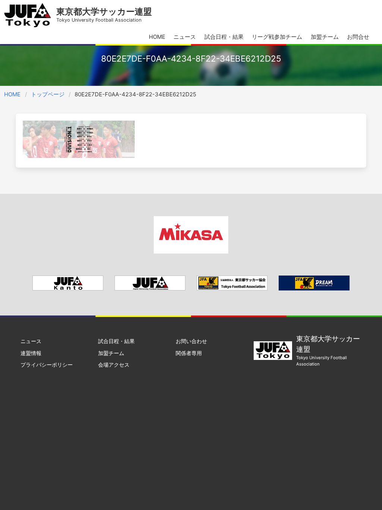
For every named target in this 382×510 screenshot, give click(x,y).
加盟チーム (325, 36)
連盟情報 (31, 353)
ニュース (184, 36)
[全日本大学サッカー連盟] (150, 288)
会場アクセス (113, 364)
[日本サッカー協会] (314, 288)
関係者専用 (189, 353)
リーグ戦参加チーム (277, 36)
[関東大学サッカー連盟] (67, 288)
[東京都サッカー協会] (232, 288)
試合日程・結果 (224, 36)
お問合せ (358, 36)
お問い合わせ (191, 341)
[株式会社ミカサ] (191, 251)
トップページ (48, 94)
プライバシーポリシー (47, 364)
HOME (157, 36)
